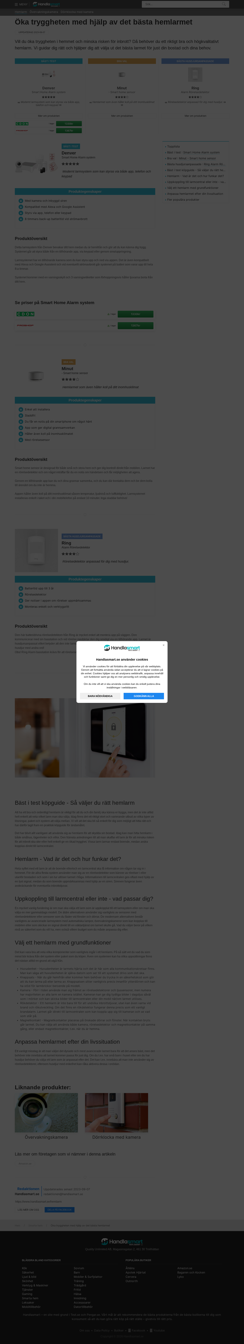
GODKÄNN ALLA (144, 696)
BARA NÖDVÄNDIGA (100, 696)
